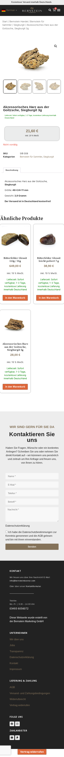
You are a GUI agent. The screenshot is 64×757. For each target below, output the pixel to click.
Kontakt (14, 663)
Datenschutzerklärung (22, 657)
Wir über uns (17, 639)
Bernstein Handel (18, 21)
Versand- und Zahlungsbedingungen (30, 693)
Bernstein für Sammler (31, 156)
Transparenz (16, 651)
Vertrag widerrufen (20, 705)
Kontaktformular (33, 586)
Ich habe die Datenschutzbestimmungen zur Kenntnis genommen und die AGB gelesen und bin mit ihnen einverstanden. (31, 536)
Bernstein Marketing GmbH (29, 621)
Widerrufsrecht (18, 699)
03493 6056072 (19, 608)
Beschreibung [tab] (12, 170)
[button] (50, 10)
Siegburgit (19, 25)
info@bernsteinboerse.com (22, 581)
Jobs (12, 645)
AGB (12, 687)
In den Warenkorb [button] (15, 297)
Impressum (16, 669)
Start (4, 21)
